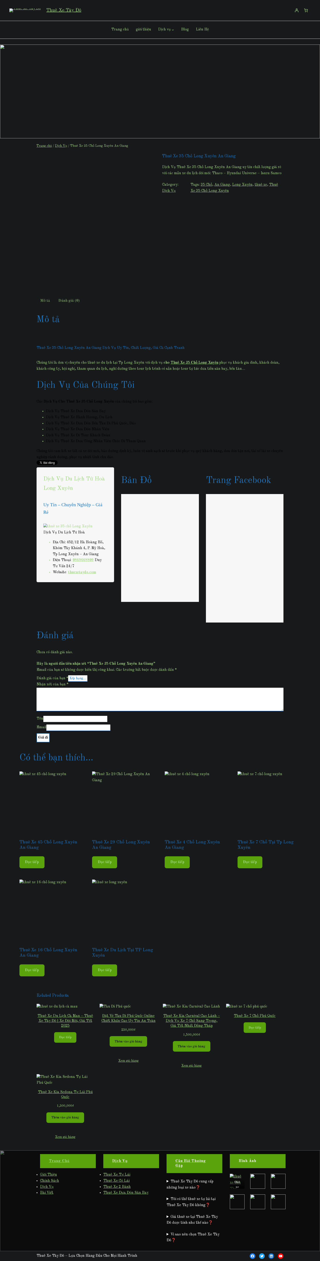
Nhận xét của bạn (52, 684)
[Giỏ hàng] (306, 10)
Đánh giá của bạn (52, 678)
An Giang (222, 185)
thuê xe (261, 185)
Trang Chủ (59, 1161)
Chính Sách (49, 1181)
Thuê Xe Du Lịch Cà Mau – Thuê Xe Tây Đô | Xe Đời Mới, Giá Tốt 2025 (65, 1021)
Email (41, 727)
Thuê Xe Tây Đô (63, 10)
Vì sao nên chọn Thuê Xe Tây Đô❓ (193, 1237)
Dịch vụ (164, 29)
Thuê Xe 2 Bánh (117, 1187)
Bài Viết (46, 1193)
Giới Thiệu (48, 1175)
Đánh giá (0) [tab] (69, 301)
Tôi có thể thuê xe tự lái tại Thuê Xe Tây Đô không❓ (191, 1202)
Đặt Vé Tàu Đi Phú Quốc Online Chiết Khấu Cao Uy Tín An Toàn (128, 1018)
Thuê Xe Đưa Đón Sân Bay (126, 1193)
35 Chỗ (206, 185)
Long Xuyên (242, 185)
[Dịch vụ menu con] (173, 30)
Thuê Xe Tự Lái (116, 1175)
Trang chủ (44, 145)
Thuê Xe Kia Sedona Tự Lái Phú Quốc (65, 1094)
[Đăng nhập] (296, 10)
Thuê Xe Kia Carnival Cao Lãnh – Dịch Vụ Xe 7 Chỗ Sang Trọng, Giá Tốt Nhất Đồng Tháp (191, 1021)
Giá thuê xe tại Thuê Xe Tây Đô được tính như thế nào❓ (192, 1220)
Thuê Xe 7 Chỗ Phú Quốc (254, 1016)
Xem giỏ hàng (128, 1060)
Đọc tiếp (32, 862)
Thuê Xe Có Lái (116, 1181)
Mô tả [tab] (45, 301)
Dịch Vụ (61, 145)
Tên (40, 719)
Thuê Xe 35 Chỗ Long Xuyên (194, 363)
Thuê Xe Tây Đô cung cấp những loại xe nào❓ (190, 1184)
